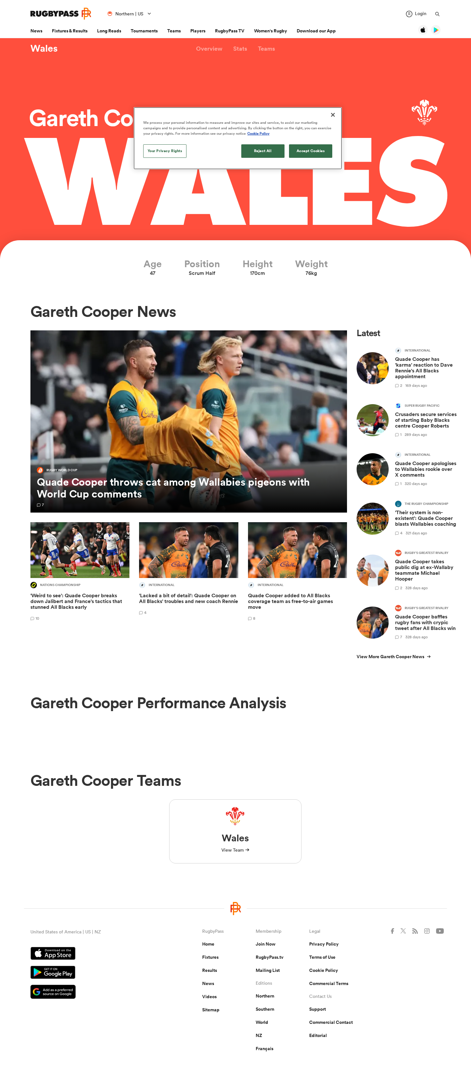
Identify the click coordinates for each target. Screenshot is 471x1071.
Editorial (318, 1035)
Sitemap (210, 1010)
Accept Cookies (311, 150)
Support (317, 1009)
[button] (209, 49)
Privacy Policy (324, 944)
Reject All (263, 150)
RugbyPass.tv (270, 957)
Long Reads (109, 31)
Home (208, 944)
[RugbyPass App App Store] (93, 954)
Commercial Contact (331, 1022)
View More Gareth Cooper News (390, 656)
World (262, 1022)
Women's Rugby (270, 31)
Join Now (266, 944)
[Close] (333, 115)
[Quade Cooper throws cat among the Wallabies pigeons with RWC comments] (188, 421)
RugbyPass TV (229, 31)
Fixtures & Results (69, 31)
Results (209, 970)
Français (264, 1048)
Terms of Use (322, 957)
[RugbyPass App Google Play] (93, 973)
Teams (174, 31)
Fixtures (210, 957)
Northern (265, 996)
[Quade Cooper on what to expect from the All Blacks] (188, 572)
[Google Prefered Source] (93, 992)
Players (197, 31)
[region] (238, 138)
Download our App (316, 31)
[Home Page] (60, 14)
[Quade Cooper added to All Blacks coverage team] (297, 572)
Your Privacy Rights (165, 150)
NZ (259, 1035)
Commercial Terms (328, 983)
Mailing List (268, 970)
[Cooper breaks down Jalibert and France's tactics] (79, 572)
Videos (209, 996)
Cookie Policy (323, 970)
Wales (44, 48)
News (36, 31)
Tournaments (144, 31)
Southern (265, 1009)
